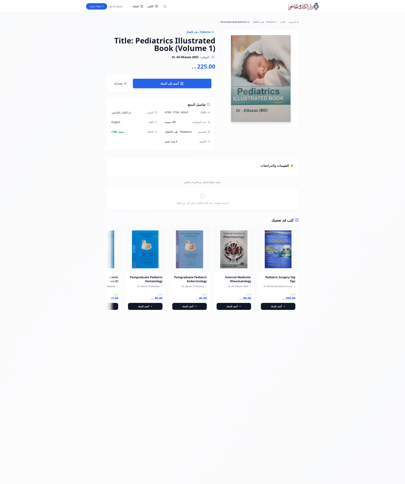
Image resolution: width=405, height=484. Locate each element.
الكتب (150, 6)
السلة (136, 6)
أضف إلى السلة (169, 83)
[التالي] (108, 271)
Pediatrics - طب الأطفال (264, 21)
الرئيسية (292, 21)
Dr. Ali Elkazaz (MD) (185, 57)
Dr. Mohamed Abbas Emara (278, 286)
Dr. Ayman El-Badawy (193, 286)
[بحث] (165, 6)
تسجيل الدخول (115, 6)
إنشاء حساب (95, 6)
